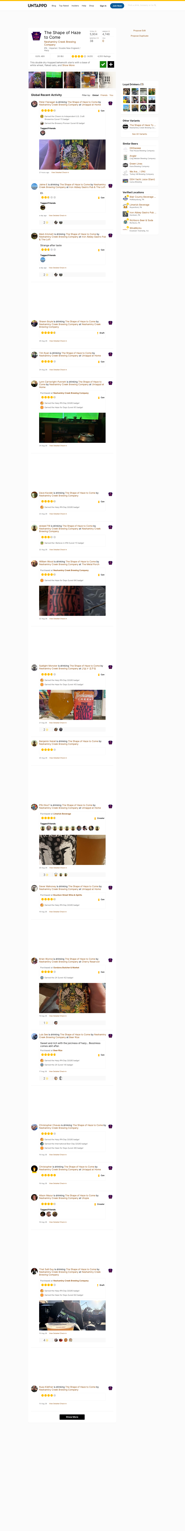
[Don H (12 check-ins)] (127, 108)
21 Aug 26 (43, 723)
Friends (104, 95)
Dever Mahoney (47, 886)
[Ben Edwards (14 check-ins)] (127, 100)
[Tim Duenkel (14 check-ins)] (143, 100)
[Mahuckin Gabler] (56, 222)
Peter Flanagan (47, 102)
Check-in (103, 64)
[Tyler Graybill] (56, 1340)
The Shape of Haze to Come (82, 102)
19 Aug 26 (43, 912)
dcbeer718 (44, 526)
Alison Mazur (46, 1195)
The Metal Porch (90, 564)
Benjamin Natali (47, 741)
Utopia (85, 1198)
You (111, 95)
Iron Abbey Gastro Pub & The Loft (87, 187)
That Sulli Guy (46, 1269)
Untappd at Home (91, 104)
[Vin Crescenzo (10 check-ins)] (152, 108)
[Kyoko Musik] (56, 729)
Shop (91, 5)
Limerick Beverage (62, 813)
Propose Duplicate (139, 36)
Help (84, 5)
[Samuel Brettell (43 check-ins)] (135, 92)
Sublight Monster (48, 665)
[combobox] (142, 5)
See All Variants (139, 134)
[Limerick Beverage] (56, 874)
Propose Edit (139, 30)
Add (111, 64)
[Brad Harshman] (70, 1340)
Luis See (43, 1034)
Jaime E (43, 184)
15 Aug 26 (43, 1333)
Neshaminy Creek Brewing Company (60, 43)
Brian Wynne (46, 959)
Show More (68, 65)
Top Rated (64, 5)
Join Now (117, 6)
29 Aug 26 (43, 341)
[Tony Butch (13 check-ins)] (152, 100)
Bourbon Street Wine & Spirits (67, 895)
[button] (90, 956)
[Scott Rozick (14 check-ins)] (135, 100)
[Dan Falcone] (61, 874)
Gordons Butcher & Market (66, 967)
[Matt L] (61, 729)
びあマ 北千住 (89, 668)
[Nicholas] (61, 1078)
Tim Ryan (44, 353)
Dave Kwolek (46, 493)
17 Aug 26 (43, 1071)
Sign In (103, 6)
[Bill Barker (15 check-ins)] (152, 92)
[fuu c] (56, 1078)
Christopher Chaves (49, 1125)
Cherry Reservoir (91, 961)
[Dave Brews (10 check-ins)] (143, 108)
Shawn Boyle (46, 321)
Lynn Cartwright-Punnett (52, 381)
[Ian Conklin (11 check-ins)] (135, 108)
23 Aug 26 (43, 514)
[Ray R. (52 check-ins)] (127, 92)
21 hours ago (44, 172)
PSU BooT (44, 805)
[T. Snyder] (65, 874)
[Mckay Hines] (56, 1023)
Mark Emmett (46, 234)
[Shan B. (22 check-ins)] (143, 92)
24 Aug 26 (43, 370)
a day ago (43, 215)
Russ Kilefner (46, 1387)
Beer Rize (74, 1037)
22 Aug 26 (43, 550)
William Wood (46, 561)
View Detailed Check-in (60, 172)
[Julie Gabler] (61, 222)
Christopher (45, 1166)
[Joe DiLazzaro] (61, 1340)
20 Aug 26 (43, 758)
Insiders (75, 5)
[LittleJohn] (65, 1340)
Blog (54, 5)
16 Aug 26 (43, 1155)
